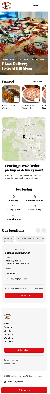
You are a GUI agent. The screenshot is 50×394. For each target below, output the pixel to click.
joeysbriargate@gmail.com (16, 279)
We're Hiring (9, 338)
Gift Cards (8, 341)
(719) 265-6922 (11, 274)
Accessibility (9, 364)
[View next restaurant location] (43, 230)
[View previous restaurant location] (38, 230)
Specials (8, 331)
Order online (24, 295)
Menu (35, 5)
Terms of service (11, 360)
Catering (8, 327)
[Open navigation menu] (43, 5)
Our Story (8, 334)
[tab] (8, 239)
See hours (39, 288)
